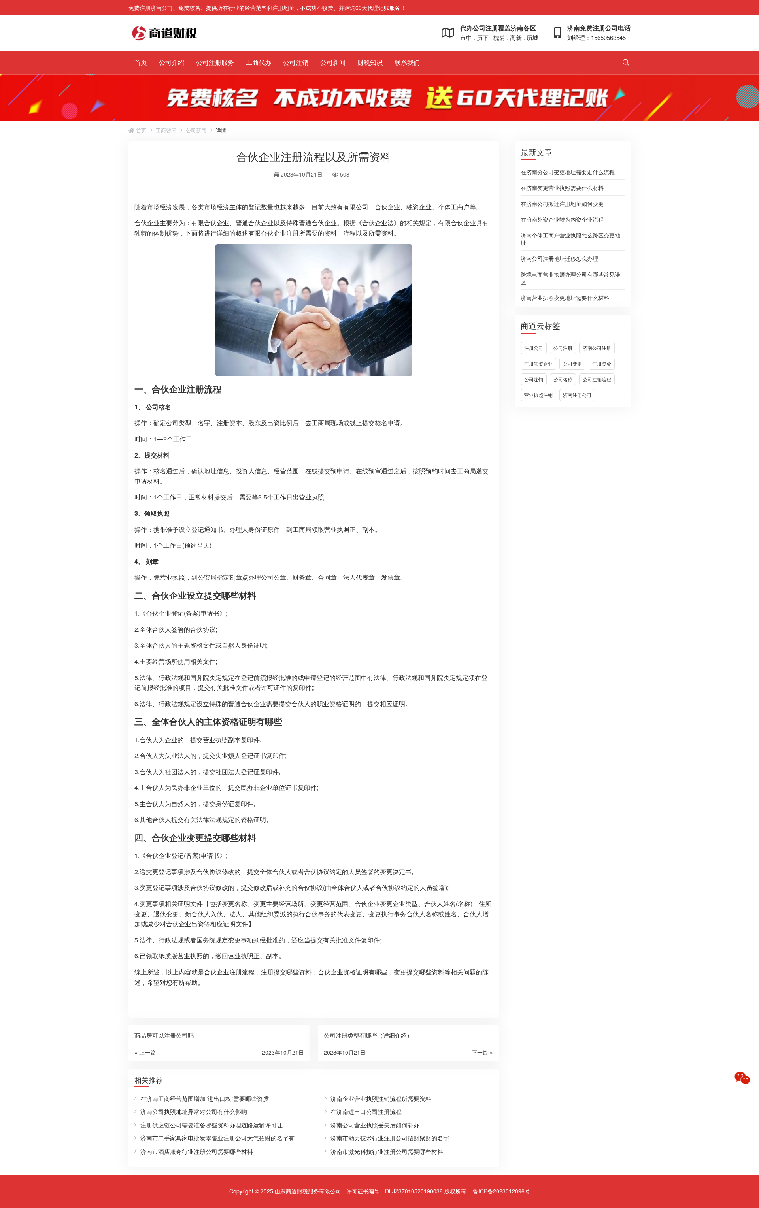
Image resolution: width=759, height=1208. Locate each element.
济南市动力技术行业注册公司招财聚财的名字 (389, 1138)
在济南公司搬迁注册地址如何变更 (562, 203)
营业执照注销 (538, 394)
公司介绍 (171, 62)
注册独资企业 (538, 363)
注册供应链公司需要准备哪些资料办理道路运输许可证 (211, 1125)
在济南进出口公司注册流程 (366, 1111)
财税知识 (370, 62)
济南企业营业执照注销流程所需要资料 (380, 1098)
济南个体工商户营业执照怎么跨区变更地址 (570, 238)
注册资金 (601, 363)
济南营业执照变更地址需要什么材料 (565, 297)
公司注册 (562, 347)
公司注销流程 (597, 379)
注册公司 (533, 347)
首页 (140, 62)
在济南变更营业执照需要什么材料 (562, 187)
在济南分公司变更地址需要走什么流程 (568, 171)
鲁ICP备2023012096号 (501, 1191)
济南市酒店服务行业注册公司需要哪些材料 (196, 1151)
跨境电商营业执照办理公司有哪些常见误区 (570, 277)
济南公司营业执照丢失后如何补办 (374, 1125)
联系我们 (407, 62)
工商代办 (258, 62)
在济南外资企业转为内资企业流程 (562, 219)
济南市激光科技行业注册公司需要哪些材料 (386, 1151)
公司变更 (572, 363)
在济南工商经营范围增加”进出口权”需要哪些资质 (204, 1098)
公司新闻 (333, 62)
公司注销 (295, 62)
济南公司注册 (597, 347)
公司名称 (562, 379)
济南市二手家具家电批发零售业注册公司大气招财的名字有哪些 (223, 1138)
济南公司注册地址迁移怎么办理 (559, 258)
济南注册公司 (577, 394)
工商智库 (166, 130)
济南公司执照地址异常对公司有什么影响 (193, 1111)
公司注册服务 (215, 62)
